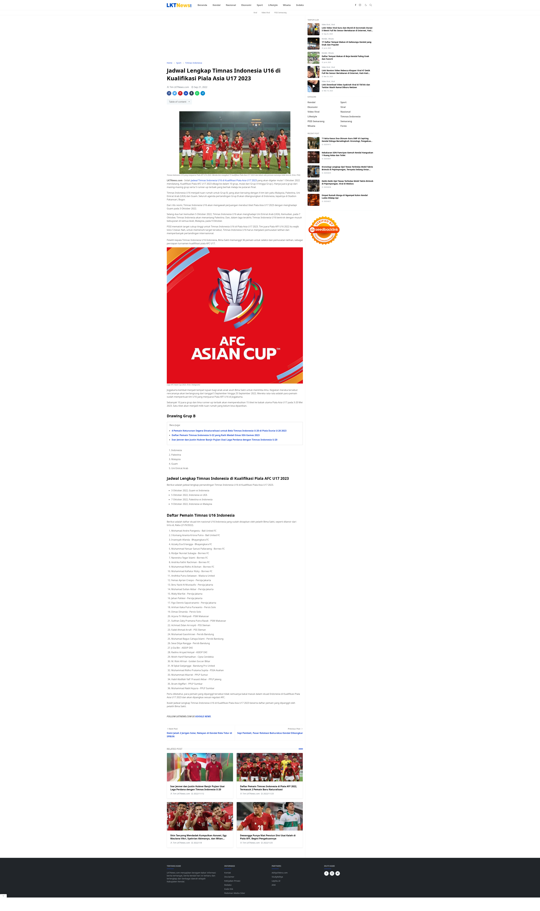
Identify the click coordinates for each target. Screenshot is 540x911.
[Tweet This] (174, 93)
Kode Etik (228, 889)
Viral (255, 12)
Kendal (325, 39)
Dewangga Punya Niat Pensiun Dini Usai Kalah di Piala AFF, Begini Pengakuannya (268, 837)
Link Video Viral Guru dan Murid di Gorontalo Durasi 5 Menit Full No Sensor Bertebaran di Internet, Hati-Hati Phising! (347, 30)
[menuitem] (202, 5)
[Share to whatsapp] (197, 93)
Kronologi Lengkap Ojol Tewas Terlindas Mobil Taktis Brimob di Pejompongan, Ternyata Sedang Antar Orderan (347, 169)
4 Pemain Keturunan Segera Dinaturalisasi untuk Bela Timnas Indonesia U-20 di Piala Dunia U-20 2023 (229, 430)
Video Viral (266, 12)
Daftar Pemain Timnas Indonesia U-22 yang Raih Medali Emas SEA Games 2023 (216, 435)
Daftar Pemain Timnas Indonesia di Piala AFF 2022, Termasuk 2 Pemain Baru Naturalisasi (268, 788)
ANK (274, 885)
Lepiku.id (276, 880)
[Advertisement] (235, 38)
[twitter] (337, 873)
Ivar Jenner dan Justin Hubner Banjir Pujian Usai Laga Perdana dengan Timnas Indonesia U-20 (224, 439)
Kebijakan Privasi (232, 880)
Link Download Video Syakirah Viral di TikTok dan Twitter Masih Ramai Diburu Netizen (346, 86)
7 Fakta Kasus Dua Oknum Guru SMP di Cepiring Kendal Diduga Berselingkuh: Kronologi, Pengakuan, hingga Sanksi (347, 141)
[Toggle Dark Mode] (366, 5)
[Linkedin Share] (186, 93)
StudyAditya (277, 876)
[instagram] (360, 5)
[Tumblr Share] (191, 93)
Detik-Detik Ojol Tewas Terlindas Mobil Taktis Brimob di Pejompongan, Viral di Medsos (347, 182)
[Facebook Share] (169, 93)
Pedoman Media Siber (234, 893)
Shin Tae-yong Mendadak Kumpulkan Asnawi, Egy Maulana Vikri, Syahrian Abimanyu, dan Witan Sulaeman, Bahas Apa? (198, 838)
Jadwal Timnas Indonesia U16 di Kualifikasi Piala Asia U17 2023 (224, 180)
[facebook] (355, 5)
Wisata (331, 39)
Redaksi (228, 885)
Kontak (227, 872)
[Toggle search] (370, 5)
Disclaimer (229, 876)
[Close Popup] (3, 895)
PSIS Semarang (280, 12)
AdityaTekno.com (280, 872)
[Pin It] (180, 93)
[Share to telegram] (203, 93)
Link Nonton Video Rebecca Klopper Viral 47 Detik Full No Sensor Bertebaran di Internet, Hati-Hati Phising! (346, 73)
